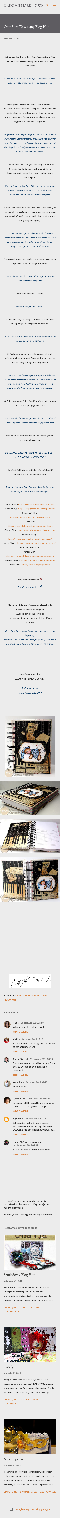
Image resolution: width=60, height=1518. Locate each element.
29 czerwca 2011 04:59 (26, 1145)
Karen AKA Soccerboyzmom (27, 1141)
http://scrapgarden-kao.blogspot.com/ (36, 508)
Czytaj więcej (12, 1311)
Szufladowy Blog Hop (19, 1274)
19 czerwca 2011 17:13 (31, 1039)
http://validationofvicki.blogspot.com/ (36, 504)
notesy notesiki (37, 995)
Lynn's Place (19, 1098)
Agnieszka (18, 1118)
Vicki (15, 1039)
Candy (8, 1366)
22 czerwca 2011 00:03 (38, 1098)
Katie (16, 1022)
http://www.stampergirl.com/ (36, 564)
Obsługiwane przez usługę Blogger (32, 1509)
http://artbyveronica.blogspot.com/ (38, 560)
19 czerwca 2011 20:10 (41, 1059)
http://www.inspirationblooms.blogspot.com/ (30, 538)
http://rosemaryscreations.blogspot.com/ (30, 517)
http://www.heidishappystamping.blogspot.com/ (30, 526)
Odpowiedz (21, 1031)
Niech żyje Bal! (14, 1459)
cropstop (21, 995)
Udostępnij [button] (10, 1000)
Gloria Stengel (20, 1059)
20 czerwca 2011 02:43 (35, 1082)
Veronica (17, 1082)
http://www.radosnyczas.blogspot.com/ (36, 543)
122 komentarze (29, 1307)
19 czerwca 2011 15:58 (32, 1022)
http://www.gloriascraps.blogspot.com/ (37, 530)
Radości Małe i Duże (23, 5)
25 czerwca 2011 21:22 (37, 1118)
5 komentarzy (28, 1491)
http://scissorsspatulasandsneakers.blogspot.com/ (30, 556)
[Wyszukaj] (47, 5)
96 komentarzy (29, 1399)
